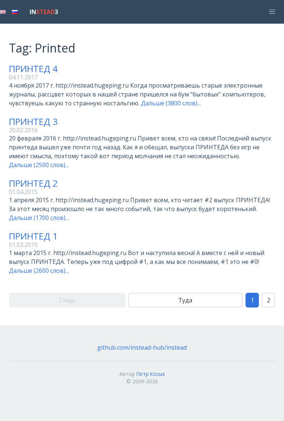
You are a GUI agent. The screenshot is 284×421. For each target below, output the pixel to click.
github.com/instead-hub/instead (142, 347)
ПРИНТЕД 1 (33, 236)
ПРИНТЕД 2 (33, 183)
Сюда (67, 300)
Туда (185, 300)
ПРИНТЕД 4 (33, 68)
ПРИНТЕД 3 (33, 121)
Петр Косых (150, 373)
